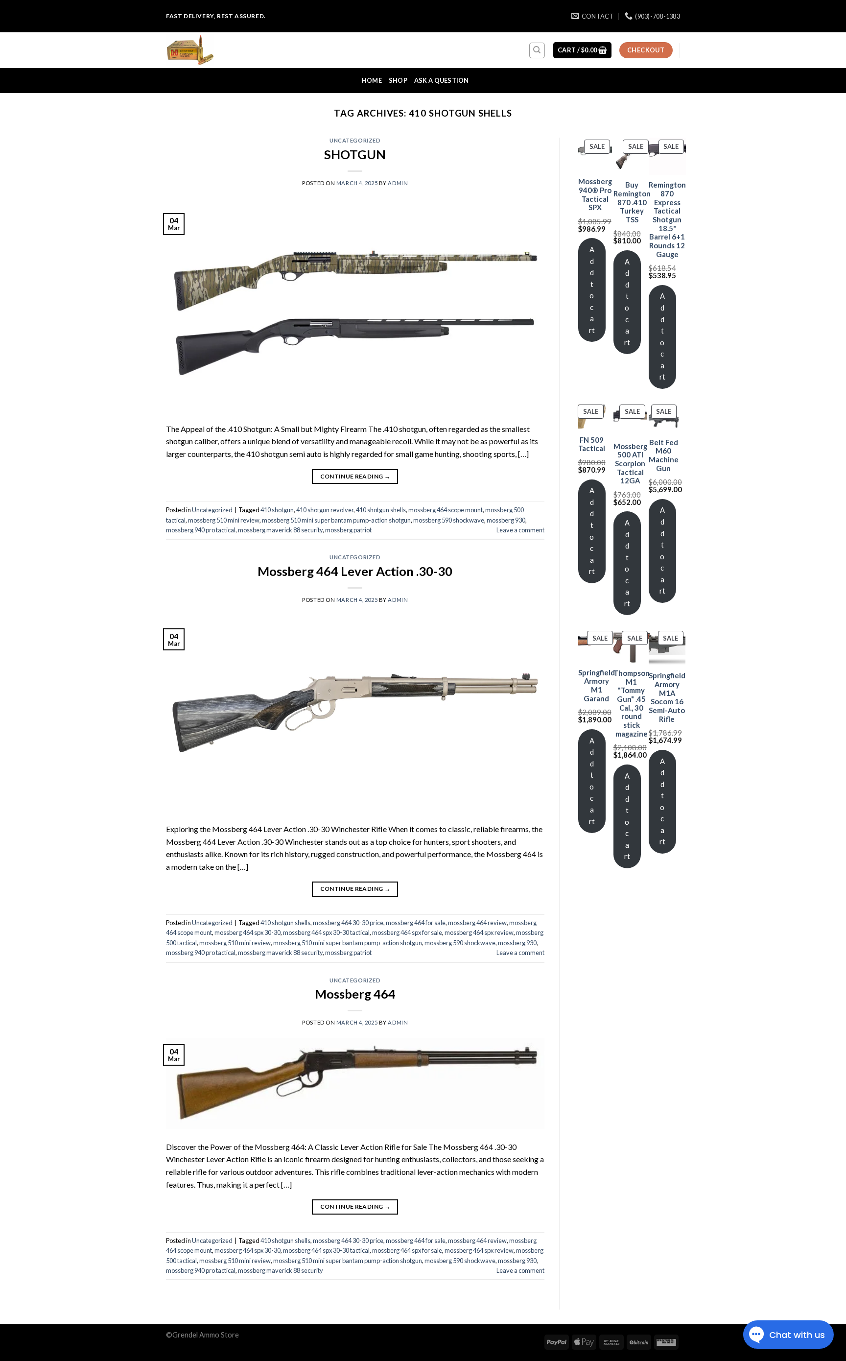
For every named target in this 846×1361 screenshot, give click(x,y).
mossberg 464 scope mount (445, 510)
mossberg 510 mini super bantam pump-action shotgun (336, 520)
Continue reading (355, 476)
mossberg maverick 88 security (280, 530)
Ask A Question (441, 80)
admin (398, 183)
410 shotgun (277, 510)
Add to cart (592, 289)
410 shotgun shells (381, 510)
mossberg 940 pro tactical (200, 530)
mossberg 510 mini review (223, 520)
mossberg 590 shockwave (448, 520)
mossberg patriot (348, 530)
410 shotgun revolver (324, 510)
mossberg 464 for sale (416, 923)
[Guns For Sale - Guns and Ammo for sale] (215, 50)
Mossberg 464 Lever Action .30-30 (355, 571)
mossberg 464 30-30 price (348, 923)
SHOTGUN (355, 154)
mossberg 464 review (477, 923)
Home (372, 80)
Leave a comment (520, 530)
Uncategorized (354, 140)
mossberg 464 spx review (479, 932)
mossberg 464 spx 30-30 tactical (326, 932)
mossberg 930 (506, 520)
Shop (398, 80)
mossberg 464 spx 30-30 (247, 932)
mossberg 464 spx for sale (407, 932)
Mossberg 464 (355, 993)
